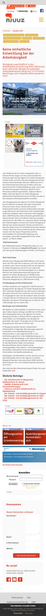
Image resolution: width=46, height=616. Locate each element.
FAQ (29, 597)
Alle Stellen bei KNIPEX (32, 154)
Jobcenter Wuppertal (11, 41)
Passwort (12, 480)
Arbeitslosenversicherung (12, 38)
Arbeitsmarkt (27, 38)
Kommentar (11, 515)
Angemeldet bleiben (32, 484)
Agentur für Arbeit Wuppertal (14, 35)
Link (13, 371)
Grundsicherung (38, 38)
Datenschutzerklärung (17, 602)
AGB (34, 602)
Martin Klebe (24, 41)
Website (9, 548)
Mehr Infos (28, 613)
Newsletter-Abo (17, 6)
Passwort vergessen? (31, 486)
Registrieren (31, 488)
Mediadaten (17, 597)
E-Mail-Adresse (13, 542)
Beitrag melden (20, 579)
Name (9, 537)
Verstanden (18, 613)
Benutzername (12, 476)
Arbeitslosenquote (31, 35)
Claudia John (18, 31)
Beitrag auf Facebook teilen (8, 579)
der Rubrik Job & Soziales (13, 465)
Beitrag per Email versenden (14, 579)
